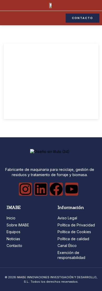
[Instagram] (25, 189)
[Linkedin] (40, 189)
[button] (4, 18)
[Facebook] (56, 189)
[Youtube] (71, 189)
